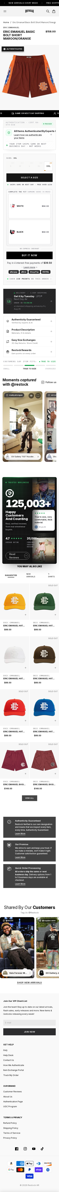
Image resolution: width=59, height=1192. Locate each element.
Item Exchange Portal (13, 1070)
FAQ (5, 1050)
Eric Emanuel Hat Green (43, 626)
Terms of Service (11, 1133)
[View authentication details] (51, 134)
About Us (7, 1096)
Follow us (51, 382)
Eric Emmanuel (11, 27)
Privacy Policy (10, 1138)
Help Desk (8, 1055)
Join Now (29, 1032)
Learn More (20, 833)
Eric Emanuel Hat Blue (43, 731)
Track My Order (11, 1075)
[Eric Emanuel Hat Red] (14, 707)
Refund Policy (10, 1123)
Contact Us (8, 1060)
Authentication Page (13, 1101)
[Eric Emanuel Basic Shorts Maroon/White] (14, 760)
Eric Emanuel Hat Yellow (13, 626)
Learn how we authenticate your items (28, 136)
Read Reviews (14, 556)
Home (6, 22)
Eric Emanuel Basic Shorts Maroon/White (14, 784)
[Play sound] (31, 395)
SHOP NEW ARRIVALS (29, 982)
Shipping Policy (10, 1128)
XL (39, 166)
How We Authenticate (13, 1065)
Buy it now (29, 255)
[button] (29, 301)
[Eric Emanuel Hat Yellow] (14, 601)
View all (29, 798)
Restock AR (33, 1185)
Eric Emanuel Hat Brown (43, 678)
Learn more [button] (29, 267)
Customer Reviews (12, 1091)
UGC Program (10, 1106)
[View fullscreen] (38, 395)
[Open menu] (5, 11)
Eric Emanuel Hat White (13, 678)
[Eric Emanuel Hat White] (14, 654)
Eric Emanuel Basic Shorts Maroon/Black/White (44, 784)
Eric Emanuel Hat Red (13, 731)
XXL (48, 166)
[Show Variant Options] (25, 615)
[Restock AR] (29, 11)
